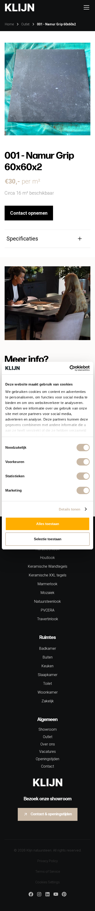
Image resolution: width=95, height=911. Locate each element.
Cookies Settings (47, 882)
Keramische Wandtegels (47, 566)
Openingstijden (47, 759)
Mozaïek (47, 593)
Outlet (47, 737)
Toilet (47, 683)
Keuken (47, 666)
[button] (85, 7)
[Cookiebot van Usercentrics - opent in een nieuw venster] (69, 368)
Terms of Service (47, 871)
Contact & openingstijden (51, 814)
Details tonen (69, 509)
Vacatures (47, 751)
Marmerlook (47, 584)
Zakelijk (48, 701)
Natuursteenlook (47, 601)
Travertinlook (47, 619)
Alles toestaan (47, 524)
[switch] (83, 462)
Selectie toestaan (47, 539)
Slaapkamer (47, 675)
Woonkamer (48, 692)
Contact (47, 766)
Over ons (47, 744)
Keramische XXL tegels (47, 575)
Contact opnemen (29, 213)
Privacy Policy (47, 861)
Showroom (48, 729)
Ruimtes (47, 637)
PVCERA (47, 610)
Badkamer (47, 648)
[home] (19, 7)
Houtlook (47, 557)
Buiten (48, 657)
